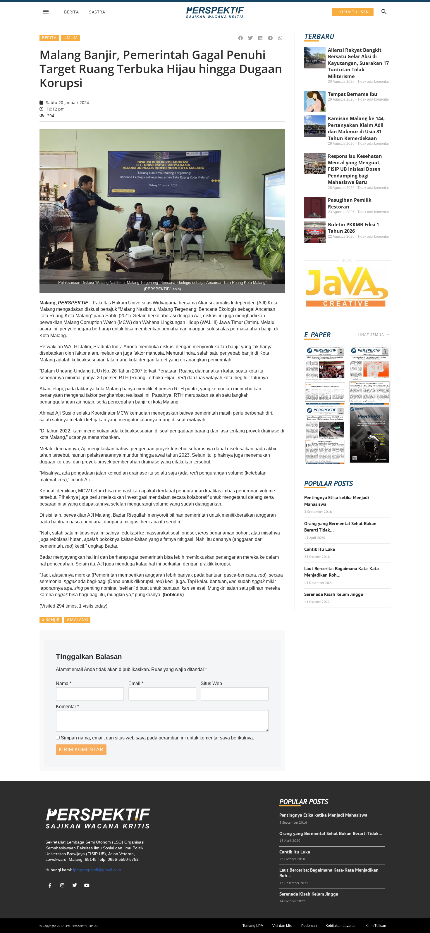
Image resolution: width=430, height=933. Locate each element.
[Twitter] (74, 885)
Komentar (67, 706)
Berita (71, 12)
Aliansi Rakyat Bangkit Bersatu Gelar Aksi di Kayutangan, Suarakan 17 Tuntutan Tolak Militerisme (358, 63)
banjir (52, 619)
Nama (63, 683)
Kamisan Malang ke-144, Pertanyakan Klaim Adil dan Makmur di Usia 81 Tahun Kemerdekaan (356, 128)
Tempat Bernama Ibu (352, 94)
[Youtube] (87, 885)
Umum (70, 37)
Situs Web (211, 683)
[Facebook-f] (50, 885)
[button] (241, 38)
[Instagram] (62, 885)
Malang (79, 619)
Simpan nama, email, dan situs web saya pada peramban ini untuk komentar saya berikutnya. (157, 737)
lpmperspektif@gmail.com (97, 870)
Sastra (97, 12)
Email (135, 683)
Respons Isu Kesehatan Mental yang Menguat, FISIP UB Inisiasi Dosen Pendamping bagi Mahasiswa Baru (355, 169)
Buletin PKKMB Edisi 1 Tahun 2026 (353, 227)
